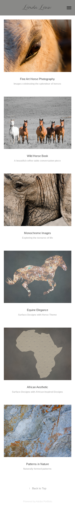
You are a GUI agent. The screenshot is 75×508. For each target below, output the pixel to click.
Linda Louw (37, 7)
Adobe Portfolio (44, 501)
